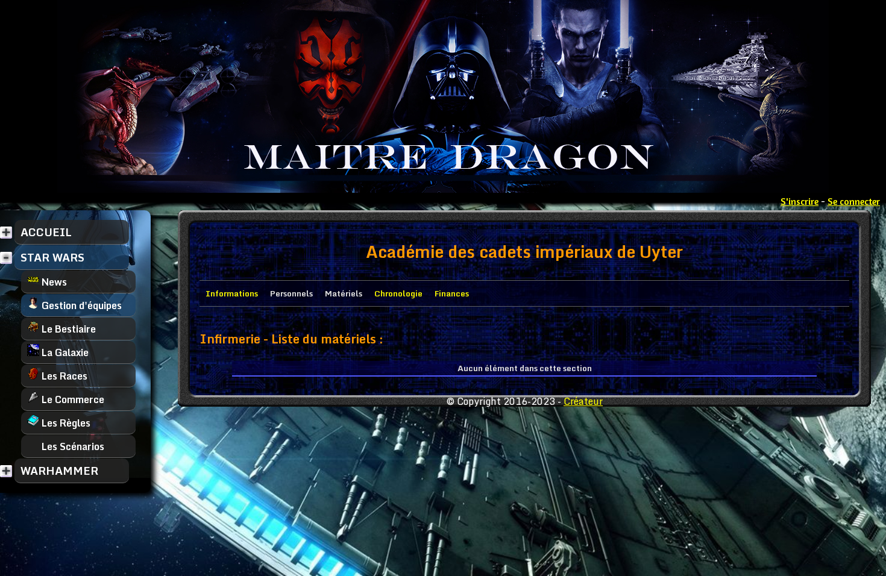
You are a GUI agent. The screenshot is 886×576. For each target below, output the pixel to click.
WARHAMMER (59, 471)
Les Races (63, 376)
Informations (232, 293)
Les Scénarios (71, 446)
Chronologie (398, 293)
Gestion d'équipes (80, 305)
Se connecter (854, 201)
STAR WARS (52, 257)
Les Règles (64, 423)
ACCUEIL (46, 232)
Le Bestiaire (67, 329)
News (53, 282)
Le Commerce (71, 399)
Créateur (583, 401)
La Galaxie (64, 352)
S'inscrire (799, 201)
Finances (452, 293)
